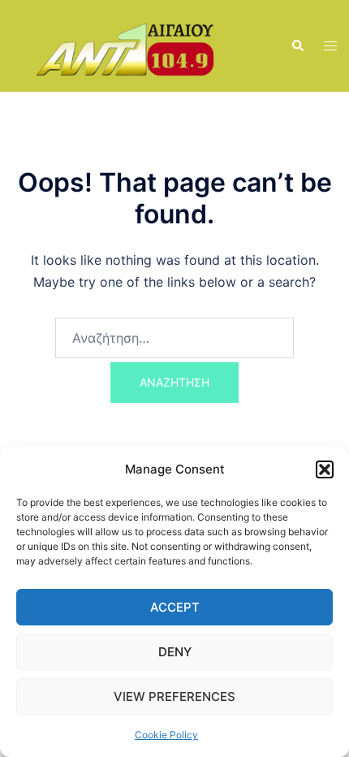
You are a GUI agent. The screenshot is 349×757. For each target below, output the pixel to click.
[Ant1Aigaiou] (139, 45)
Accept (175, 607)
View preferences (174, 696)
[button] (325, 469)
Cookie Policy (166, 735)
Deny (175, 652)
